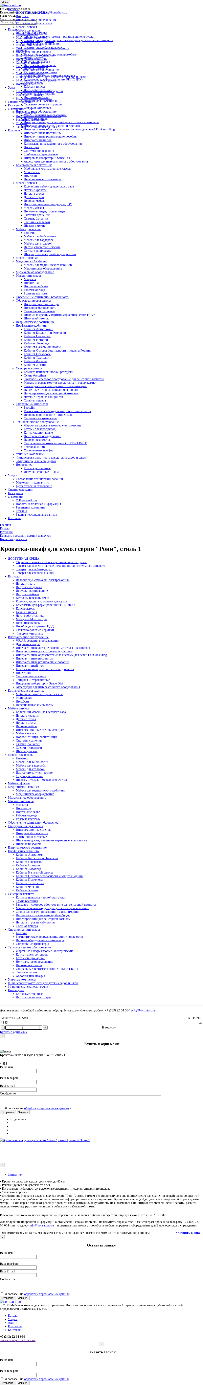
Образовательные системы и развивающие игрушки (51, 562)
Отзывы (21, 123)
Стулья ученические (37, 250)
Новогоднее (24, 84)
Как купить (15, 105)
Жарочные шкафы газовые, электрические (52, 425)
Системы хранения (37, 215)
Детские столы (34, 193)
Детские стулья (34, 197)
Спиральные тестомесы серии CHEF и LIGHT (55, 443)
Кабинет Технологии (38, 357)
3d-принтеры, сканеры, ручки (36, 80)
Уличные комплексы (30, 73)
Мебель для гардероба (39, 240)
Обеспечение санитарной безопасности (42, 48)
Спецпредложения (20, 101)
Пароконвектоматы (37, 439)
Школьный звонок (36, 318)
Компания (15, 1326)
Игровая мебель (34, 200)
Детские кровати (35, 190)
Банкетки (30, 232)
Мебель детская (26, 27)
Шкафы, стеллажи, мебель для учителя (50, 254)
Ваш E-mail (7, 1085)
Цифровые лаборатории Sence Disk (47, 158)
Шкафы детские (34, 225)
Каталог (13, 9)
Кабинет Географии (37, 336)
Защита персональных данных (36, 126)
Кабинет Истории (36, 339)
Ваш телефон (9, 1078)
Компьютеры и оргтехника (34, 23)
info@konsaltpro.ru (143, 1010)
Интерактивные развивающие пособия (50, 136)
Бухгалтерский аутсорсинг (34, 98)
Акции (12, 1322)
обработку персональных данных (46, 1108)
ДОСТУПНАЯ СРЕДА (31, 12)
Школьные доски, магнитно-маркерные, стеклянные (59, 314)
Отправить (8, 1112)
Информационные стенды (41, 304)
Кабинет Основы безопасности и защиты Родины (57, 350)
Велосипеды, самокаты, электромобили (43, 580)
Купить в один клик (13, 1032)
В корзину (109, 1027)
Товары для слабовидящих (34, 569)
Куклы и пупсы (26, 612)
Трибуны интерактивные (41, 154)
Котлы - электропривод (40, 429)
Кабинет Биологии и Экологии (45, 332)
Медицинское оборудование (43, 268)
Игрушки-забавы (27, 594)
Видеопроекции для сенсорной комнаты (51, 393)
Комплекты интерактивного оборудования (53, 143)
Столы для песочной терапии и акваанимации (55, 386)
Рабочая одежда (34, 290)
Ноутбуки (30, 175)
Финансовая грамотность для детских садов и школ (51, 76)
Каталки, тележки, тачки (32, 597)
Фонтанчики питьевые (39, 311)
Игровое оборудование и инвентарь (48, 414)
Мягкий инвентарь (28, 44)
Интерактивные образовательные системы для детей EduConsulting (61, 655)
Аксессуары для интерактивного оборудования (56, 161)
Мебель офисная (27, 34)
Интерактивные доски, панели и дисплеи (44, 651)
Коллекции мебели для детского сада (49, 186)
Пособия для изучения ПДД (35, 626)
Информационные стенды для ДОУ (48, 204)
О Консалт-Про (26, 112)
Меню (5, 2)
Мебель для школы (28, 30)
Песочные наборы (28, 622)
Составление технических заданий (39, 91)
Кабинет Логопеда (36, 343)
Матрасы (30, 279)
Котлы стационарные (38, 432)
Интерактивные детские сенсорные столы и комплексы (53, 647)
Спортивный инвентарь (32, 66)
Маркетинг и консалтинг (33, 94)
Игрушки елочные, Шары (41, 471)
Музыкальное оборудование (35, 41)
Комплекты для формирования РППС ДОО (45, 605)
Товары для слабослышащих (35, 572)
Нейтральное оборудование (42, 436)
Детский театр (25, 583)
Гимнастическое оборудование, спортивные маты (57, 411)
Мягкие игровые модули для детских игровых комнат (60, 382)
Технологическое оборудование (37, 69)
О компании (16, 109)
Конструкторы (25, 608)
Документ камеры (28, 644)
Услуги (12, 87)
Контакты (14, 130)
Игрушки (22, 16)
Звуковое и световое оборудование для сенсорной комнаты (64, 379)
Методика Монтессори (31, 619)
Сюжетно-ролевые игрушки (35, 630)
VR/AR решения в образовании (37, 640)
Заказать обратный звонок (17, 1340)
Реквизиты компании (30, 119)
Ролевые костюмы (36, 293)
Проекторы (31, 147)
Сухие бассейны (35, 375)
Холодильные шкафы (38, 450)
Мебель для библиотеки (40, 236)
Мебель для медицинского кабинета (48, 265)
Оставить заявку (188, 1232)
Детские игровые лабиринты (43, 397)
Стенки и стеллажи (37, 222)
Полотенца (31, 282)
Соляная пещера (35, 400)
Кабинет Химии (35, 364)
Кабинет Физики (35, 361)
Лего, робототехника (30, 615)
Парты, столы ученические (42, 247)
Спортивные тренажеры (40, 418)
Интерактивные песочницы (42, 133)
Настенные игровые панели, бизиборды (51, 389)
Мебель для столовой (38, 243)
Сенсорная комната (29, 62)
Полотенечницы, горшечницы (44, 211)
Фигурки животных (29, 633)
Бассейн (29, 407)
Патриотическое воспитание (35, 55)
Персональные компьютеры (42, 179)
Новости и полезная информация (38, 116)
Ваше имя (6, 1067)
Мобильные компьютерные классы (47, 168)
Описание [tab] (15, 1174)
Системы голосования (39, 150)
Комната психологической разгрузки (49, 372)
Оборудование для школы (33, 52)
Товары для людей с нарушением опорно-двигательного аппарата (60, 565)
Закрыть (23, 1112)
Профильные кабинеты (31, 59)
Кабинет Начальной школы (42, 347)
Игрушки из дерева (29, 587)
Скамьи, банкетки (36, 218)
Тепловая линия (34, 446)
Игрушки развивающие (32, 590)
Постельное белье (36, 286)
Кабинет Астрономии (38, 329)
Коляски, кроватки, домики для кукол (41, 601)
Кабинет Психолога (37, 354)
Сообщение (8, 1093)
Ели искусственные (37, 468)
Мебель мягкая (34, 207)
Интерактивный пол (38, 140)
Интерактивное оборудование (36, 19)
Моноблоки (32, 172)
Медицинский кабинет (31, 37)
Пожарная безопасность (40, 307)
